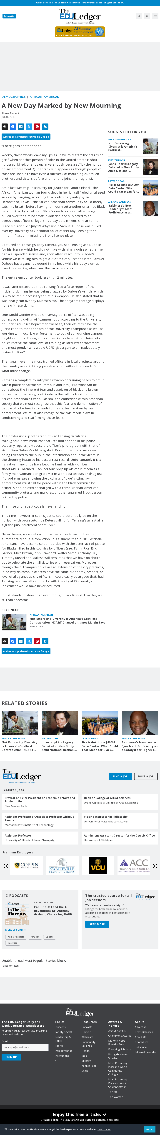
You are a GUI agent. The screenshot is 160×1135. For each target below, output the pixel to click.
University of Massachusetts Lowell (106, 821)
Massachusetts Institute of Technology (29, 825)
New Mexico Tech (16, 806)
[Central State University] (98, 865)
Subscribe (9, 16)
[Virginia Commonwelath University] (26, 865)
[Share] (13, 126)
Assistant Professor (18, 835)
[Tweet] (29, 126)
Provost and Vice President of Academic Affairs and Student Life (40, 799)
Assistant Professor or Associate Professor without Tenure (39, 818)
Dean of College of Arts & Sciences (107, 798)
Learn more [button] (104, 1129)
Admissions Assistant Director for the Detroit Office (119, 835)
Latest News (116, 181)
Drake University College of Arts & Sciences (111, 802)
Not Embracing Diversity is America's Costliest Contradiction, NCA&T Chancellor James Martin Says (67, 620)
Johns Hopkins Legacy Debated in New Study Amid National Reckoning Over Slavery (123, 167)
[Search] (147, 16)
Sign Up (11, 1057)
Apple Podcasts (16, 936)
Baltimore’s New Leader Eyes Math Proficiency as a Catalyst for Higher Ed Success (123, 209)
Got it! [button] (149, 1129)
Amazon (35, 936)
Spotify (49, 936)
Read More (97, 924)
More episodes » (15, 929)
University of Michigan (98, 840)
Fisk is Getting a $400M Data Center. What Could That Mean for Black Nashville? (124, 188)
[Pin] (37, 126)
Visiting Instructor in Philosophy (106, 817)
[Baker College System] (134, 865)
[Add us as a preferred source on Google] (45, 126)
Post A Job (146, 776)
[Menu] (155, 16)
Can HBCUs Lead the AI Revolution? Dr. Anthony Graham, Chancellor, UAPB (53, 910)
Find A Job (120, 776)
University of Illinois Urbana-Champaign (30, 840)
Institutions (116, 160)
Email (5, 1041)
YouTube (12, 942)
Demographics (13, 97)
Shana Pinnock (10, 113)
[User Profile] (139, 16)
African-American (45, 97)
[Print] (5, 126)
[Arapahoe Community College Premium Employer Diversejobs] (62, 865)
